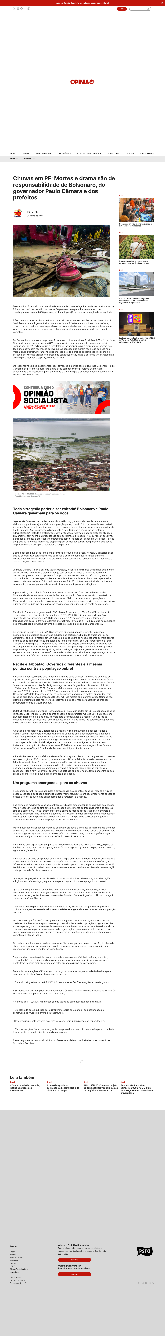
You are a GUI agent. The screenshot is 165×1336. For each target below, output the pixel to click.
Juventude (113, 153)
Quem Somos (16, 1277)
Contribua (74, 1260)
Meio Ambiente (43, 153)
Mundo (26, 153)
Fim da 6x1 (14, 159)
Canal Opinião (147, 153)
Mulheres (14, 1260)
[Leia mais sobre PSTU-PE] (19, 213)
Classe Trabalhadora (89, 153)
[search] (148, 9)
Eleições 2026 (29, 159)
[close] (162, 3)
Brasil (13, 153)
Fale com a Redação (18, 1283)
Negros (13, 1263)
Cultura (129, 153)
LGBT (12, 1266)
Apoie (121, 9)
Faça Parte (74, 1274)
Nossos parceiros (17, 1280)
